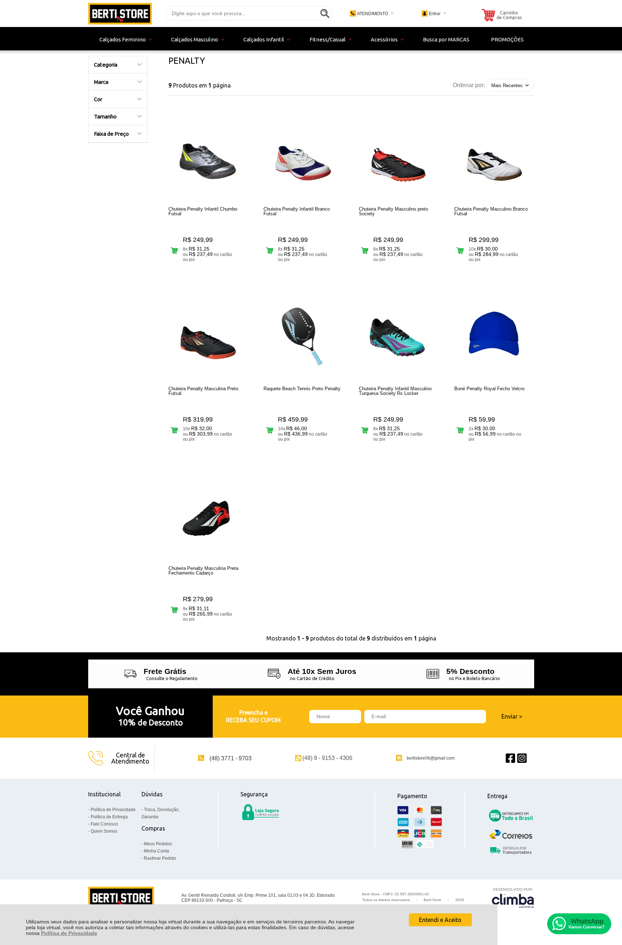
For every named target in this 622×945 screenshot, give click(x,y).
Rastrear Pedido (160, 858)
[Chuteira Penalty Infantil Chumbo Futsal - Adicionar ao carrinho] (174, 250)
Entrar (435, 13)
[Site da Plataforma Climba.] (513, 897)
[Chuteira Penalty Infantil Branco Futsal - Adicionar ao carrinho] (269, 250)
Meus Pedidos (158, 843)
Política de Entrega (109, 816)
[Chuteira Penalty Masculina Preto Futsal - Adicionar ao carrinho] (174, 430)
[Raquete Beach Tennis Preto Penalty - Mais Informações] (303, 335)
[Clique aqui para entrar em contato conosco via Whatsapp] (579, 923)
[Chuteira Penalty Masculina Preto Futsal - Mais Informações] (208, 335)
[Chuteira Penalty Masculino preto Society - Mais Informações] (399, 156)
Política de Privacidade (69, 933)
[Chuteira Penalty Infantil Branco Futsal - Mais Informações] (303, 156)
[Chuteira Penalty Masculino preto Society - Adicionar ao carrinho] (365, 250)
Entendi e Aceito (440, 920)
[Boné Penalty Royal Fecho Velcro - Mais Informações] (494, 335)
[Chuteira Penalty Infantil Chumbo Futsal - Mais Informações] (208, 156)
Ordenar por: (469, 85)
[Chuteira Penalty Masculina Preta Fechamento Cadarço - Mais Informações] (208, 515)
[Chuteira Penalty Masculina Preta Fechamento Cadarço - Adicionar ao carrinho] (174, 610)
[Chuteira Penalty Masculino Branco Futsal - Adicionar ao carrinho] (460, 250)
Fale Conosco (104, 824)
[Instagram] (522, 758)
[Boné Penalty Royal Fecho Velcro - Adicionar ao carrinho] (460, 430)
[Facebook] (510, 758)
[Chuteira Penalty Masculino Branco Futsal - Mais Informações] (494, 156)
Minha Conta (156, 851)
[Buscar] (324, 13)
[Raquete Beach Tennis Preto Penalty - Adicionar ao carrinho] (269, 430)
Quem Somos (104, 831)
